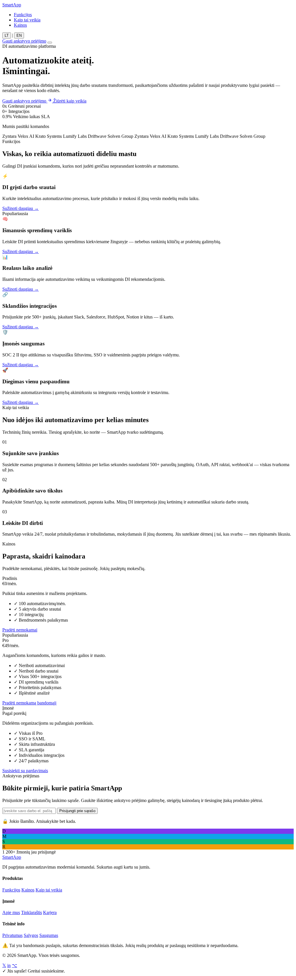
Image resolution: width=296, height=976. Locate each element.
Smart (11, 4)
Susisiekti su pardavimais (25, 770)
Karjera (50, 912)
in (9, 965)
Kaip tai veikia (27, 19)
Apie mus (11, 912)
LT (7, 35)
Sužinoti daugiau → (20, 208)
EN (19, 35)
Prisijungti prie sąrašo (77, 811)
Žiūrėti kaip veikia (69, 100)
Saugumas (48, 935)
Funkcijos (23, 14)
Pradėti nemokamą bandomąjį (29, 702)
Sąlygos (31, 935)
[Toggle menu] (49, 42)
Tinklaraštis (31, 912)
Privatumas (12, 935)
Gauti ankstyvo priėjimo (24, 41)
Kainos (20, 25)
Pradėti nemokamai (19, 629)
